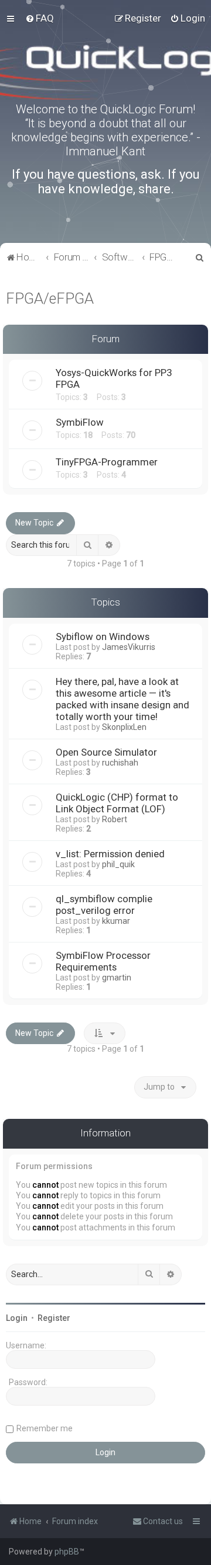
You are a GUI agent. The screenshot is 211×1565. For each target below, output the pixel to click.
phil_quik (118, 864)
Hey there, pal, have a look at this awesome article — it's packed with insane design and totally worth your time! (122, 699)
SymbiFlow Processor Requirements (103, 961)
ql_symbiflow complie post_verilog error (104, 904)
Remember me (44, 1428)
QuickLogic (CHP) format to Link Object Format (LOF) (117, 803)
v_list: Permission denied (110, 854)
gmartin (116, 977)
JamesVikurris (128, 647)
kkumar (116, 921)
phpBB (67, 1551)
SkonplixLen (124, 727)
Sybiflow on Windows (102, 636)
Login (17, 1318)
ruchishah (120, 762)
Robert (114, 819)
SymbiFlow (80, 422)
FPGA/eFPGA (50, 298)
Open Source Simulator (106, 752)
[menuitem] (39, 18)
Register (54, 1318)
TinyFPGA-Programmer (107, 462)
